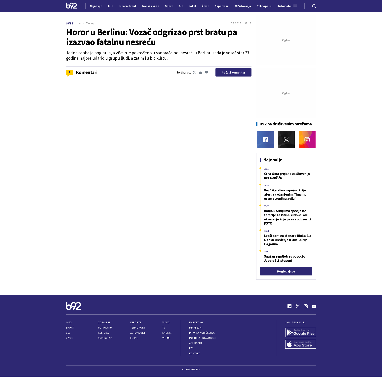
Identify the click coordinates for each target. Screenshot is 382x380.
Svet (70, 23)
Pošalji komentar (233, 72)
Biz (68, 332)
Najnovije (96, 6)
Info (69, 322)
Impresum (195, 327)
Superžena (105, 338)
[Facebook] (265, 139)
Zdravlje (104, 322)
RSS (191, 348)
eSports (135, 322)
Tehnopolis (137, 327)
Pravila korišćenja (202, 332)
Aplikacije (196, 343)
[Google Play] (300, 333)
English (167, 332)
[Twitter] (286, 139)
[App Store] (300, 345)
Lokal (134, 338)
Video (166, 322)
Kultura (103, 332)
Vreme (166, 338)
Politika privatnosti (202, 338)
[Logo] (71, 6)
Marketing (196, 322)
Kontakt (194, 353)
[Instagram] (307, 139)
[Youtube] (314, 306)
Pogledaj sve (286, 271)
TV (163, 327)
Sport (70, 327)
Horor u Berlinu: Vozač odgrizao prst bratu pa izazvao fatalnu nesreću (151, 37)
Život (69, 338)
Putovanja (105, 327)
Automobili (137, 332)
